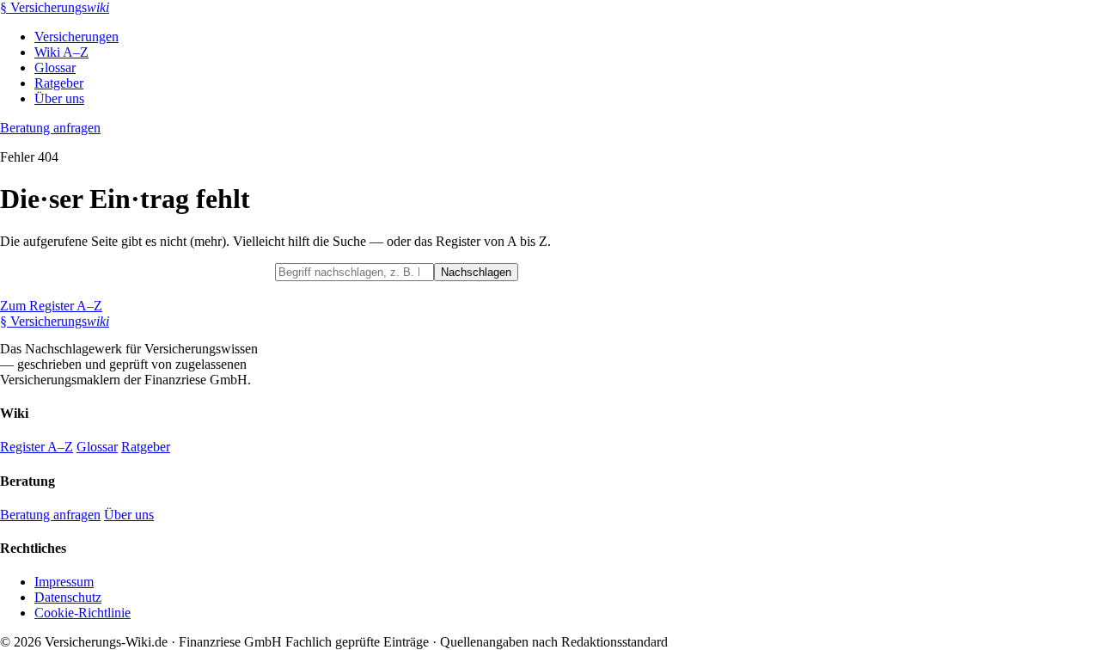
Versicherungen (76, 36)
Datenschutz (67, 597)
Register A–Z (36, 446)
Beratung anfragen (50, 127)
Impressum (64, 581)
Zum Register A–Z (51, 305)
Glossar (55, 67)
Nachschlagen (476, 272)
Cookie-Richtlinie (82, 612)
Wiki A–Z (61, 52)
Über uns (59, 98)
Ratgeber (58, 83)
